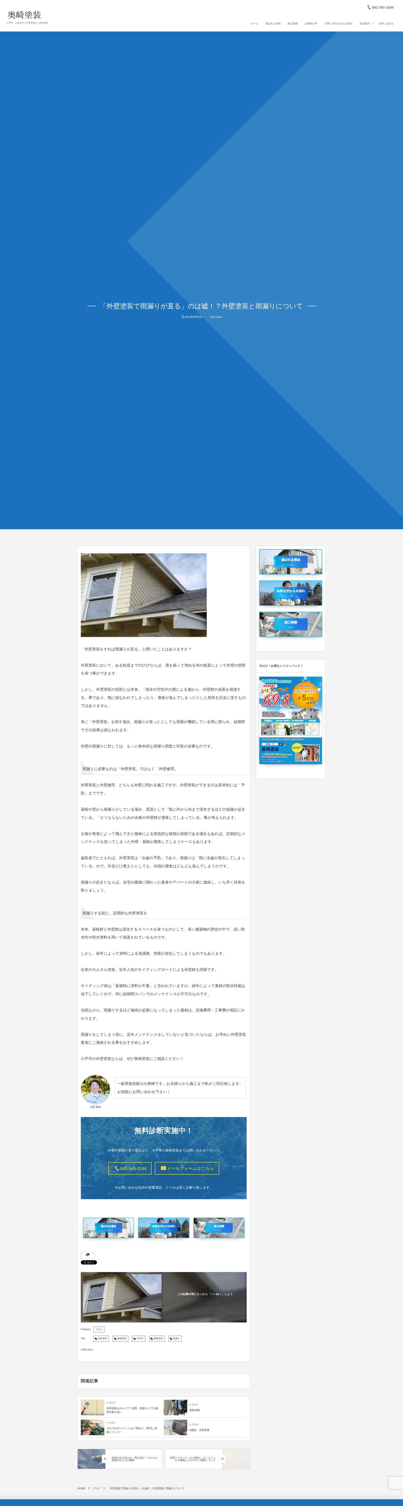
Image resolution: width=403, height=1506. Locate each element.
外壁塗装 (102, 1338)
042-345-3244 (133, 1168)
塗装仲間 (194, 1410)
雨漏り (176, 1338)
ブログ (98, 1329)
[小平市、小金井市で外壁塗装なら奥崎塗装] (24, 14)
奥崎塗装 (121, 1338)
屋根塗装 (158, 1338)
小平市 (139, 1338)
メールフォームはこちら (190, 1168)
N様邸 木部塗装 (199, 1430)
